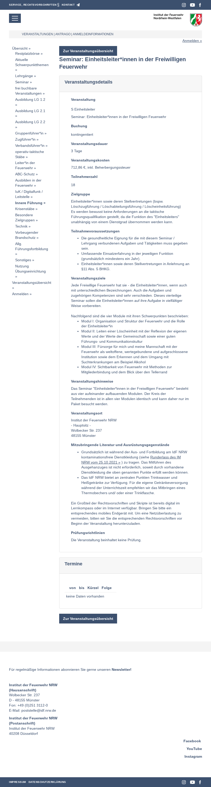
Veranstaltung (83, 99)
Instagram (184, 5)
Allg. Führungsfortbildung (31, 246)
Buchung (79, 126)
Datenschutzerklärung (47, 782)
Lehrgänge (24, 76)
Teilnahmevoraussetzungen (95, 231)
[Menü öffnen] (15, 18)
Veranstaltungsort (86, 413)
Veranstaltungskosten (90, 160)
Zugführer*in (25, 139)
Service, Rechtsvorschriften (33, 4)
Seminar (22, 82)
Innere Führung (28, 203)
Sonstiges (23, 260)
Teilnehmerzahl (84, 177)
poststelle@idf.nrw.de (38, 710)
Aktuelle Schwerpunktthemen (32, 62)
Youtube (192, 5)
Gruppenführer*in (29, 133)
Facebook (200, 5)
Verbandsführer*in (30, 145)
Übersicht (20, 48)
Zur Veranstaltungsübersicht (88, 51)
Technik (21, 226)
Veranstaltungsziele (88, 278)
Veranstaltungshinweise (92, 381)
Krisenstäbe (24, 209)
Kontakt (68, 4)
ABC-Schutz (25, 174)
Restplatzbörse (27, 53)
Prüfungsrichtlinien (88, 533)
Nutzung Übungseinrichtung (30, 268)
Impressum (17, 782)
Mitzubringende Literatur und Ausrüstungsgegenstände (120, 445)
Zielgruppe (80, 194)
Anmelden (190, 41)
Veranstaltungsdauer (89, 144)
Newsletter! (121, 669)
